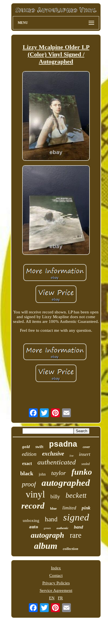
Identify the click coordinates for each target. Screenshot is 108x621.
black (26, 473)
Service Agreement (56, 590)
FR (60, 598)
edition (29, 454)
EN (52, 598)
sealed (85, 464)
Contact (56, 575)
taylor (58, 472)
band (78, 527)
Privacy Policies (56, 583)
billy (55, 496)
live (71, 455)
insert (84, 454)
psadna (63, 444)
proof (29, 484)
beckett (76, 495)
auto (33, 526)
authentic (62, 528)
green (47, 528)
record (33, 506)
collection (70, 549)
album (45, 546)
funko (81, 471)
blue (53, 508)
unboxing (31, 520)
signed (76, 517)
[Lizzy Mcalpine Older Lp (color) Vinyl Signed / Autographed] (56, 116)
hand (51, 519)
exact (27, 463)
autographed (66, 483)
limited (69, 508)
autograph (47, 535)
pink (86, 508)
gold (26, 446)
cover (86, 447)
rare (75, 535)
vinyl (35, 494)
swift (39, 447)
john (42, 474)
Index (56, 568)
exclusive (53, 453)
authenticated (56, 462)
